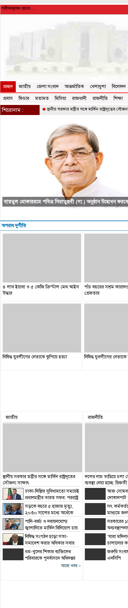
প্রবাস (8, 98)
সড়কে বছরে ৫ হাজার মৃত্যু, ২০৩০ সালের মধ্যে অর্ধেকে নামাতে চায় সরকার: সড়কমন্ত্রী (38, 512)
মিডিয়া (60, 98)
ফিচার (24, 98)
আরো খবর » (71, 565)
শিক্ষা (118, 98)
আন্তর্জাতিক (74, 87)
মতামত (42, 98)
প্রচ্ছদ (8, 87)
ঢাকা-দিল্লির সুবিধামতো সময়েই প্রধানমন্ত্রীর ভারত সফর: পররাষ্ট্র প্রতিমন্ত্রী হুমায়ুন (41, 497)
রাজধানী (79, 98)
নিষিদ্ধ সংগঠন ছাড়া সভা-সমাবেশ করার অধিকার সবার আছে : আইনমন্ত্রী (38, 543)
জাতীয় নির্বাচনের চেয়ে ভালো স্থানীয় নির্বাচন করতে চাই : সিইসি (65, 202)
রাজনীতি (100, 98)
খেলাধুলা (98, 87)
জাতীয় (25, 87)
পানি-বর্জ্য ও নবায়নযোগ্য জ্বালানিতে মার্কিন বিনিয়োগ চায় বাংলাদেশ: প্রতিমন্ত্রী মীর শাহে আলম (40, 527)
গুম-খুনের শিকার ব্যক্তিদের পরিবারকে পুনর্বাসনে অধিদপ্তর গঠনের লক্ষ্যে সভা (39, 558)
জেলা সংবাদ (48, 87)
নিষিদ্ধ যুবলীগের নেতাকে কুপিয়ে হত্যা (35, 357)
